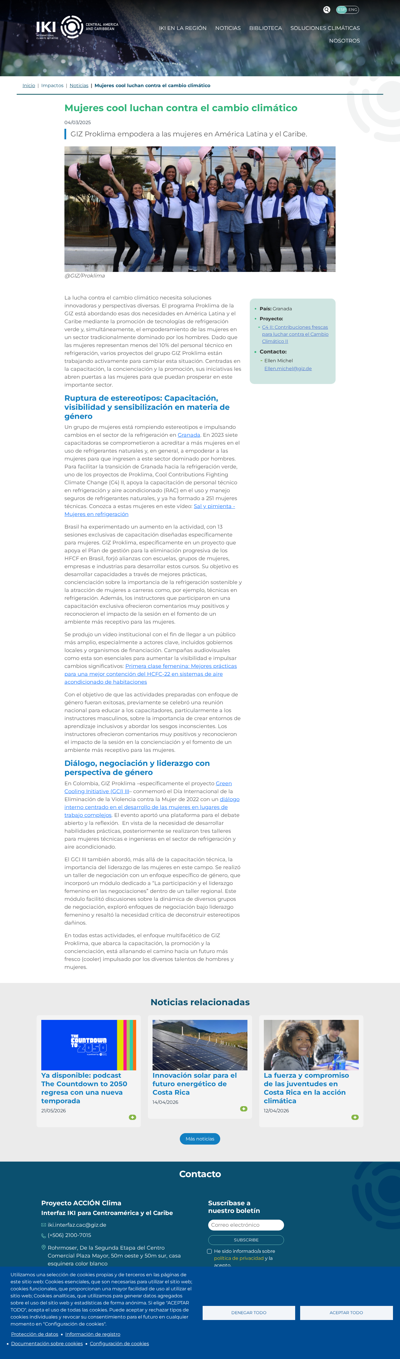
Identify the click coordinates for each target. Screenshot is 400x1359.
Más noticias (200, 1139)
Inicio (29, 85)
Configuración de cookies (119, 1343)
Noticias (228, 28)
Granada (189, 435)
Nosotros (344, 41)
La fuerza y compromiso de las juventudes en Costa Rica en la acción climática (306, 1088)
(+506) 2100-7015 (69, 1235)
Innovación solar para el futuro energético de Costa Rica (195, 1083)
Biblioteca (265, 28)
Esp (342, 9)
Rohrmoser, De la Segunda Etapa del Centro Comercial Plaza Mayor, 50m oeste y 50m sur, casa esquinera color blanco (114, 1256)
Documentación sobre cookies (47, 1343)
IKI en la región (183, 28)
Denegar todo (248, 1312)
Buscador (326, 9)
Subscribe (246, 1240)
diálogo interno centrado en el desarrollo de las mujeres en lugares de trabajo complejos (152, 807)
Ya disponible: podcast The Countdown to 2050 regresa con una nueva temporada (84, 1088)
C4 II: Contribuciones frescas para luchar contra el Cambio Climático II (295, 334)
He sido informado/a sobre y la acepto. (244, 1258)
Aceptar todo (346, 1312)
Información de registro (92, 1334)
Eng (352, 9)
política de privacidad (239, 1258)
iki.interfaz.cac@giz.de (77, 1225)
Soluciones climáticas (325, 28)
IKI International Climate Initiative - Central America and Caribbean (77, 27)
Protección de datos (34, 1334)
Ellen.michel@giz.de (288, 368)
